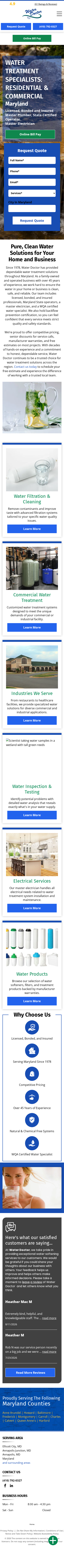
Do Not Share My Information (30, 1530)
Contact (19, 367)
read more (49, 1318)
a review (36, 1282)
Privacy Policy (6, 1530)
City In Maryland (20, 202)
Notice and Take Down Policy (18, 1533)
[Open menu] (59, 14)
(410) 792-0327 (12, 1480)
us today (31, 367)
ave (27, 1282)
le (23, 1282)
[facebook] (5, 1486)
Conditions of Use (54, 1530)
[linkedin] (11, 1486)
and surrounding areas (16, 1462)
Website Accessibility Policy (46, 1533)
